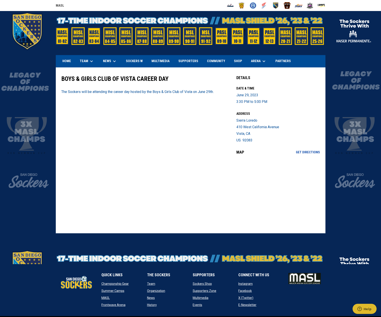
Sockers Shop (202, 283)
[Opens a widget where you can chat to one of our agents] (364, 309)
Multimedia (200, 298)
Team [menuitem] (87, 61)
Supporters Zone (204, 291)
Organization (156, 291)
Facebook (245, 291)
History (152, 305)
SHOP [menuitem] (239, 61)
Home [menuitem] (66, 61)
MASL (60, 6)
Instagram (245, 283)
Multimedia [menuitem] (160, 61)
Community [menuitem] (216, 61)
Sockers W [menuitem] (134, 61)
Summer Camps (112, 291)
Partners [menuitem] (283, 61)
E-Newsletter (247, 305)
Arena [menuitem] (260, 61)
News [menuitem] (110, 61)
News (151, 298)
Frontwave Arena (113, 305)
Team (151, 283)
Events (197, 305)
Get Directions (308, 152)
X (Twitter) (245, 298)
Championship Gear (115, 283)
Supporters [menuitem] (188, 61)
